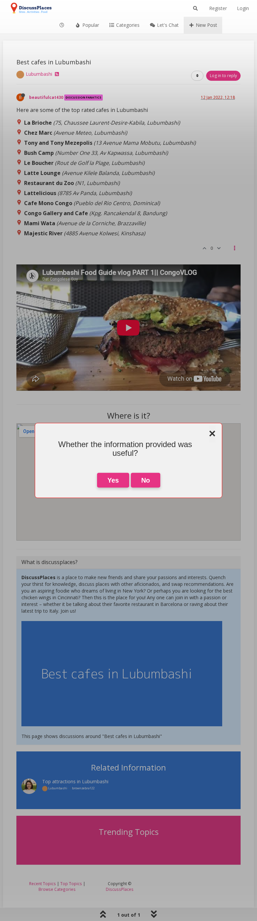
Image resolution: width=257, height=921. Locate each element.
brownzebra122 (83, 788)
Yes (113, 480)
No (145, 480)
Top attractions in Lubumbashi (75, 781)
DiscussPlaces (120, 889)
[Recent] (62, 25)
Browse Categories (57, 889)
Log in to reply (223, 75)
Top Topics (71, 883)
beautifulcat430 (46, 97)
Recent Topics (42, 883)
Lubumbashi (39, 74)
